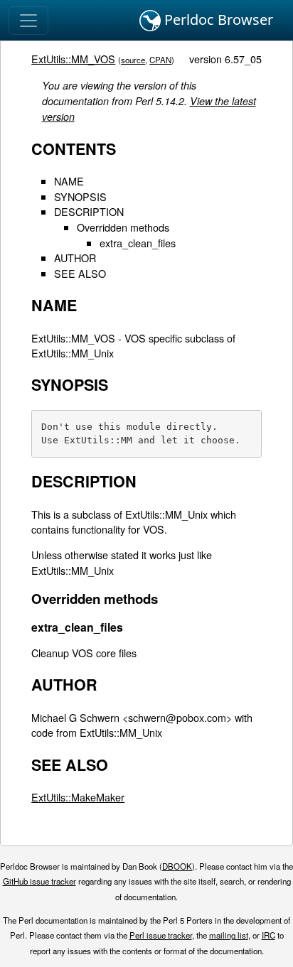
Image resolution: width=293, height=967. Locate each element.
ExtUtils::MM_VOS (73, 58)
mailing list (228, 935)
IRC (268, 935)
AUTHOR (75, 257)
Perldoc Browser (217, 19)
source (133, 59)
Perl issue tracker (160, 935)
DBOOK (177, 866)
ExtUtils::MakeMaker (77, 796)
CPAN (160, 59)
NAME (69, 180)
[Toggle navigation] (28, 20)
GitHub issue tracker (39, 881)
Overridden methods (123, 227)
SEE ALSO (80, 273)
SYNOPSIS (80, 196)
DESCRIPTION (89, 211)
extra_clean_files (138, 242)
